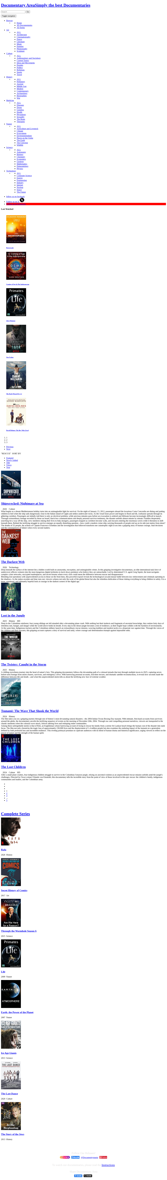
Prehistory (21, 82)
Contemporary (23, 91)
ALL (19, 32)
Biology (20, 154)
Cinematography (23, 37)
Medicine (10, 100)
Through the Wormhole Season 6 (19, 931)
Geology (20, 161)
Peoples (20, 65)
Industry (20, 183)
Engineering (22, 180)
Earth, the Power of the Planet (17, 1012)
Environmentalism (24, 136)
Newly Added (12, 460)
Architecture (22, 35)
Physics (20, 168)
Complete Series (15, 813)
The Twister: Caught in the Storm (23, 664)
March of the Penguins (13, 357)
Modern (20, 89)
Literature (21, 42)
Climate (20, 131)
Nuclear (20, 187)
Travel (19, 74)
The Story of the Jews (12, 1134)
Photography (22, 49)
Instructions (108, 1164)
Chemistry (21, 157)
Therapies (21, 121)
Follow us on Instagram (16, 204)
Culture (9, 53)
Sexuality (20, 117)
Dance (19, 39)
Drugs (19, 107)
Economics (21, 159)
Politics (20, 67)
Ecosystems (21, 133)
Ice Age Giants (8, 1053)
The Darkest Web (13, 562)
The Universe (22, 143)
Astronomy (21, 152)
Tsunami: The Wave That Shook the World (29, 711)
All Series (21, 27)
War (18, 98)
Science (9, 147)
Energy (20, 178)
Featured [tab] (9, 458)
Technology (11, 171)
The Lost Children (13, 767)
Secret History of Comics (14, 890)
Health (19, 112)
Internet (20, 185)
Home (19, 23)
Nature (9, 124)
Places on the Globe (25, 138)
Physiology (21, 114)
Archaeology (22, 93)
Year (8, 467)
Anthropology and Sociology (29, 58)
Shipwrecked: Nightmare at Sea (22, 503)
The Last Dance (9, 1093)
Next (8, 449)
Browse (9, 20)
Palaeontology (22, 166)
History (9, 77)
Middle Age (21, 86)
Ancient (20, 84)
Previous (9, 447)
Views (8, 465)
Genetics (20, 110)
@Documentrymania (89, 1157)
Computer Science (24, 176)
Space (19, 190)
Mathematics (22, 164)
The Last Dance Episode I (14, 394)
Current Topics (23, 60)
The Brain (21, 119)
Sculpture (21, 51)
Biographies (22, 96)
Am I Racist (10, 248)
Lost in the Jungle (13, 615)
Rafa (3, 849)
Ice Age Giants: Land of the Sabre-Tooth (19, 320)
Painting (20, 46)
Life (3, 971)
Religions (21, 70)
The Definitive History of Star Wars (17, 430)
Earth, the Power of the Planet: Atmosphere (20, 284)
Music (19, 44)
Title (8, 463)
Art (7, 30)
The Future (21, 192)
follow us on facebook (15, 196)
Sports (19, 72)
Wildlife (20, 145)
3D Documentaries (24, 25)
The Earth (21, 140)
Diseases (20, 105)
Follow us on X (13, 201)
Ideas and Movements (26, 63)
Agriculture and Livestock (27, 129)
